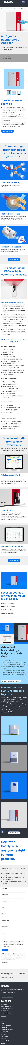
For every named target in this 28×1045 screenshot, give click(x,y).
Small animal (3, 1018)
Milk (2, 1021)
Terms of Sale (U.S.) (5, 1033)
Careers (3, 1043)
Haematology (17, 8)
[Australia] (23, 2)
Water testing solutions (6, 1025)
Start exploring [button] (7, 131)
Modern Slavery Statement (6, 1013)
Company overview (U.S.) (6, 1012)
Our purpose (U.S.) (5, 1010)
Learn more (7, 996)
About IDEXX (4, 1004)
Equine (2, 1023)
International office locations (7, 1029)
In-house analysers (9, 8)
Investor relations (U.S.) (6, 1006)
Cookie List (3, 1038)
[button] (3, 80)
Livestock (3, 1019)
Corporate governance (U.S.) (7, 1008)
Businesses (3, 1016)
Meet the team (14, 833)
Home (2, 8)
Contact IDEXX (4, 1027)
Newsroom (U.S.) (5, 1040)
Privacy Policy (4, 1034)
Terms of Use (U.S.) (5, 1031)
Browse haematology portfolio (11, 681)
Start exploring (14, 259)
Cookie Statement (4, 1036)
